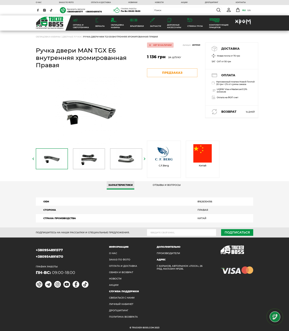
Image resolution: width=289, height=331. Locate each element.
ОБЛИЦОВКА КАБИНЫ (48, 36)
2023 (157, 327)
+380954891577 (75, 11)
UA (249, 10)
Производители (168, 253)
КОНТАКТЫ (241, 3)
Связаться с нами (122, 297)
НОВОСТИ (159, 3)
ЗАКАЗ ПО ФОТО (66, 3)
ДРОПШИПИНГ (211, 3)
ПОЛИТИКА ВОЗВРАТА (123, 316)
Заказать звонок (76, 9)
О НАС (38, 3)
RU (244, 10)
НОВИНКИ (132, 3)
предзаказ (172, 73)
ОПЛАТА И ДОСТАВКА (101, 3)
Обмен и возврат (121, 272)
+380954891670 (93, 11)
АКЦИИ (184, 3)
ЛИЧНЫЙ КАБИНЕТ (121, 304)
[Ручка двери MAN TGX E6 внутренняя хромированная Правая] (89, 110)
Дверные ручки (71, 36)
